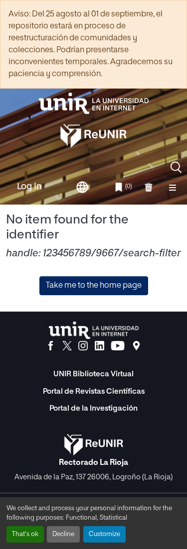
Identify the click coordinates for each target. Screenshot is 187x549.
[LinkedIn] (99, 346)
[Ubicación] (136, 346)
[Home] (94, 103)
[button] (176, 167)
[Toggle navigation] (172, 187)
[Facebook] (50, 346)
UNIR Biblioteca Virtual (93, 374)
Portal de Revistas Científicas (94, 391)
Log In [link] (29, 186)
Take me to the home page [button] (94, 286)
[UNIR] (94, 330)
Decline (63, 534)
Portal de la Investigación (93, 408)
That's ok (25, 534)
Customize (104, 534)
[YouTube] (118, 346)
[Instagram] (83, 346)
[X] (67, 346)
